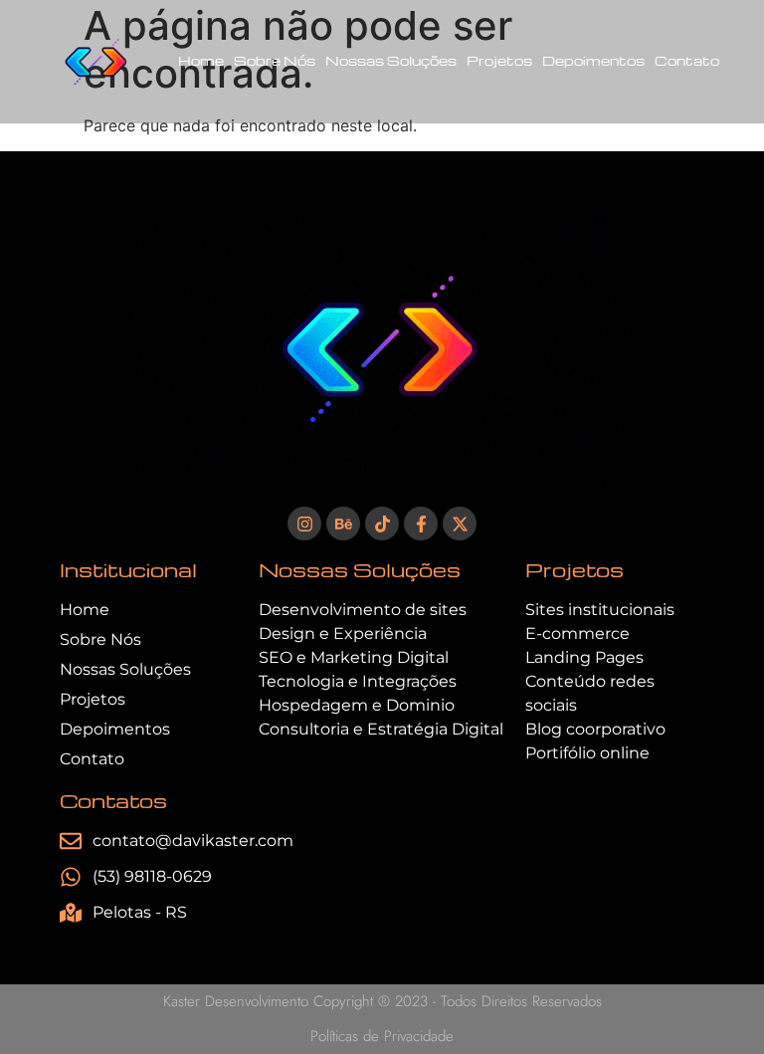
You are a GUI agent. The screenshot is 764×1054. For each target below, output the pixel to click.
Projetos (499, 60)
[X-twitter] (460, 523)
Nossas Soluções (391, 60)
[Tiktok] (382, 523)
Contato (687, 60)
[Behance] (343, 523)
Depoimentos (593, 60)
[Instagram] (304, 523)
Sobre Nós (274, 60)
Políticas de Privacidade (382, 1036)
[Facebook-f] (421, 523)
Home (201, 60)
